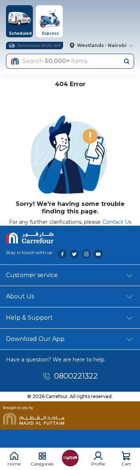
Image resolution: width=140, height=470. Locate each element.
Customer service (32, 275)
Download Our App (35, 338)
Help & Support (29, 317)
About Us (20, 296)
